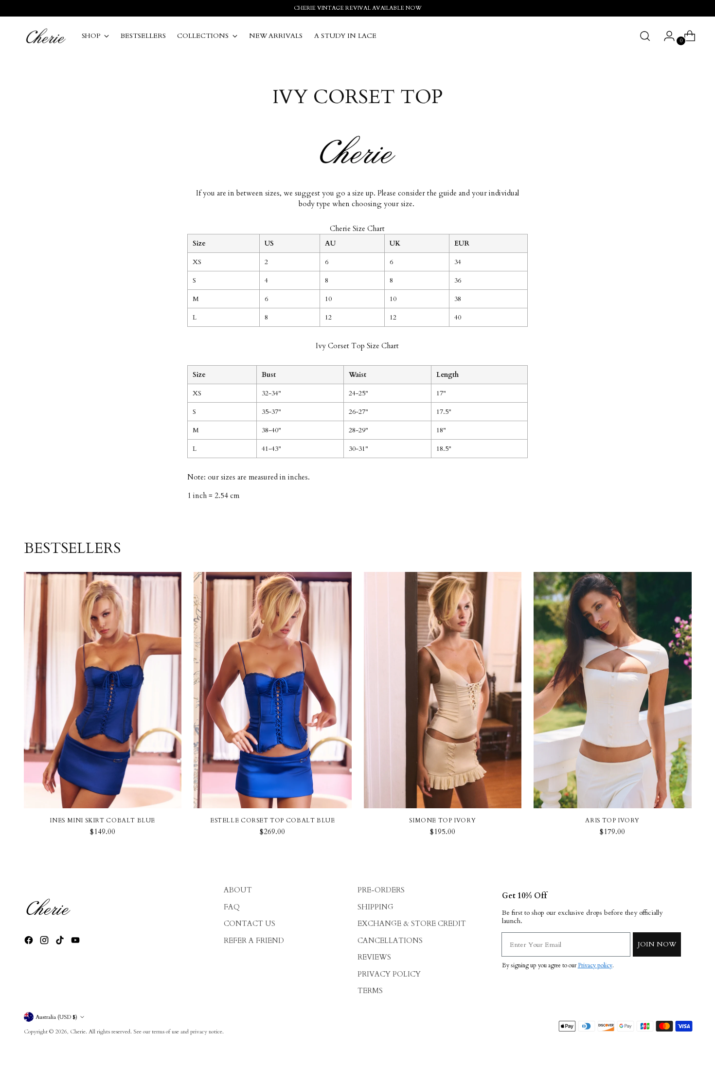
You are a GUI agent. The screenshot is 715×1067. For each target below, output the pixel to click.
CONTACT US (249, 923)
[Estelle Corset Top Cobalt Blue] (273, 690)
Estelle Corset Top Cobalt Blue (272, 820)
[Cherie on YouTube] (76, 941)
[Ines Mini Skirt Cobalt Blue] (103, 690)
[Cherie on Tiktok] (61, 941)
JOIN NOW (657, 944)
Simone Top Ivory (442, 820)
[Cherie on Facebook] (30, 941)
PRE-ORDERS (381, 890)
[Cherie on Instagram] (45, 941)
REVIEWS (374, 957)
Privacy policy (595, 965)
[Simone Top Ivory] (443, 690)
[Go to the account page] (665, 36)
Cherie (78, 1031)
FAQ (232, 907)
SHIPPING (375, 907)
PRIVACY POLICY (389, 974)
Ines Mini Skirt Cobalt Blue (102, 820)
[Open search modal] (645, 36)
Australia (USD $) (56, 1017)
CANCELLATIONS (390, 940)
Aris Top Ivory (612, 820)
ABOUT (238, 890)
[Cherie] (46, 36)
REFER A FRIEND (254, 940)
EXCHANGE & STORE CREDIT (412, 923)
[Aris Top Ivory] (613, 690)
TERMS (370, 991)
